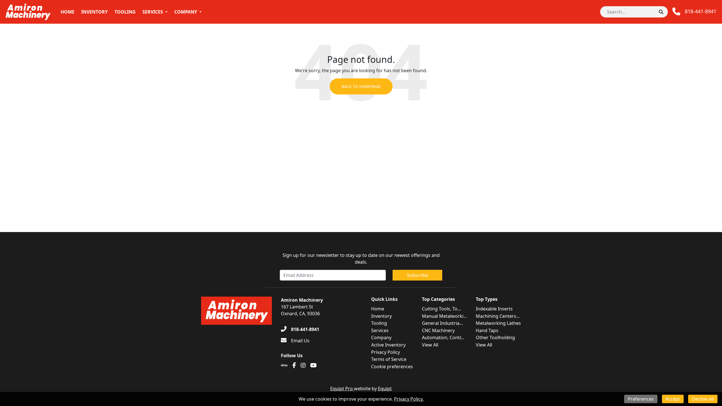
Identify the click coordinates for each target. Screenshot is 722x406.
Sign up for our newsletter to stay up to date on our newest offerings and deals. (361, 258)
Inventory (94, 12)
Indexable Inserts (494, 309)
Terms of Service (388, 359)
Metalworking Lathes (498, 323)
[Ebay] (284, 365)
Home (67, 12)
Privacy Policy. (409, 399)
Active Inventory (388, 345)
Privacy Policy (385, 352)
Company (185, 12)
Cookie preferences (392, 366)
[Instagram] (303, 365)
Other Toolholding (495, 337)
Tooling (125, 12)
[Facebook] (294, 365)
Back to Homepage (361, 86)
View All (430, 345)
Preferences (641, 399)
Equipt (385, 388)
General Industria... (442, 323)
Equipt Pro (342, 388)
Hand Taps (487, 330)
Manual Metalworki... (444, 316)
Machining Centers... (498, 316)
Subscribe (417, 275)
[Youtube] (313, 365)
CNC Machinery (438, 330)
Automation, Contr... (443, 337)
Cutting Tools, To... (441, 309)
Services (152, 12)
